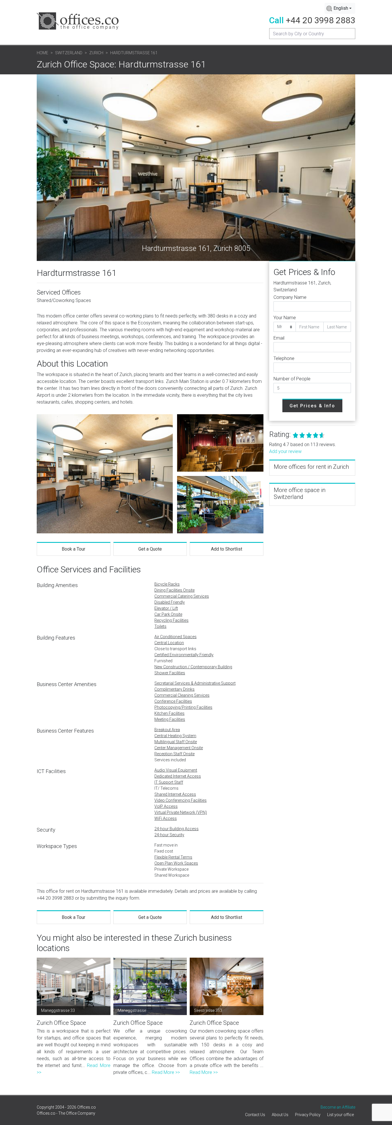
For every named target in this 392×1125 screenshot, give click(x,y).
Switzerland (68, 53)
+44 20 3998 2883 (320, 20)
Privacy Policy (308, 1114)
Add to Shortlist (226, 549)
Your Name (284, 317)
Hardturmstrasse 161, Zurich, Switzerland (302, 286)
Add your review (285, 451)
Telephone (283, 358)
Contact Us (255, 1114)
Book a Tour (73, 549)
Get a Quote (150, 549)
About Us (280, 1114)
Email (278, 338)
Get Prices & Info (312, 405)
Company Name (289, 297)
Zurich (96, 53)
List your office (340, 1114)
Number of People (292, 379)
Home (42, 53)
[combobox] (340, 8)
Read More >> (166, 1072)
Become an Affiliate (338, 1107)
